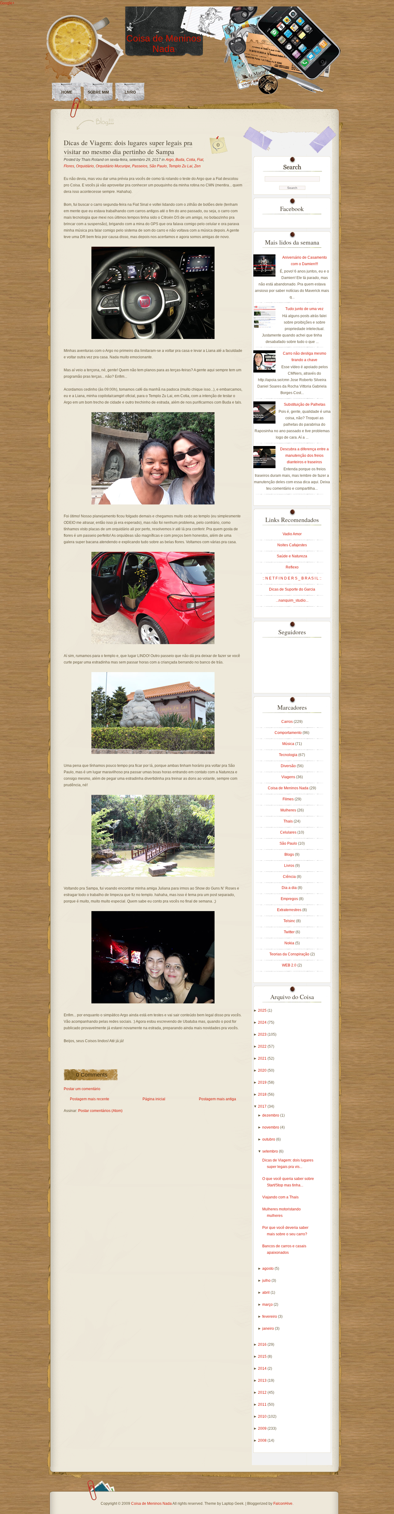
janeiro (268, 1328)
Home (66, 92)
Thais (288, 821)
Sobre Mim (98, 92)
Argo (170, 159)
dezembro (271, 1115)
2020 (262, 1070)
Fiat (200, 159)
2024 (262, 1022)
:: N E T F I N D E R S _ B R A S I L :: (292, 578)
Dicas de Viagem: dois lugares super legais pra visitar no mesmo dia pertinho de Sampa (128, 147)
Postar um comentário (82, 1089)
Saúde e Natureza (292, 556)
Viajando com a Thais (280, 1197)
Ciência (290, 877)
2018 (262, 1094)
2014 (262, 1368)
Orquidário (85, 166)
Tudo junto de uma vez (304, 309)
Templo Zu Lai (180, 166)
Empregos (290, 899)
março (268, 1304)
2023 (262, 1034)
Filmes (289, 799)
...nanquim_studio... (292, 600)
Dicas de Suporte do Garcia (292, 589)
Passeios (139, 166)
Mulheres (288, 810)
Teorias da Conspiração (289, 954)
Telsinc (289, 921)
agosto (268, 1268)
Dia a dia (290, 888)
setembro (270, 1151)
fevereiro (270, 1316)
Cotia (190, 159)
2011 (262, 1404)
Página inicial (154, 1099)
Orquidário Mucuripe (113, 166)
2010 (262, 1416)
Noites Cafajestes (292, 545)
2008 (262, 1440)
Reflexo (292, 567)
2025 (262, 1010)
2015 (262, 1356)
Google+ (7, 3)
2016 (262, 1344)
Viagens (288, 777)
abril (266, 1292)
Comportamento (289, 733)
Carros (287, 721)
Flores (69, 166)
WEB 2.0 (289, 965)
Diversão (289, 766)
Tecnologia (288, 755)
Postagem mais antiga (217, 1099)
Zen (197, 166)
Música (288, 744)
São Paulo (158, 166)
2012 (262, 1392)
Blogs (289, 854)
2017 (262, 1106)
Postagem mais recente (89, 1099)
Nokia (289, 943)
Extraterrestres (289, 910)
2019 (262, 1082)
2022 (262, 1046)
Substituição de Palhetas (304, 404)
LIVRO (130, 92)
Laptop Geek (232, 1503)
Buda (179, 159)
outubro (269, 1139)
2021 (262, 1058)
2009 (262, 1428)
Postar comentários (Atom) (100, 1111)
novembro (271, 1127)
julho (266, 1280)
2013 (262, 1380)
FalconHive (282, 1503)
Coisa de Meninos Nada (163, 43)
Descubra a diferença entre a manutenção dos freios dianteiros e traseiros (304, 455)
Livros (289, 865)
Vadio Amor (292, 534)
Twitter (290, 932)
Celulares (288, 832)
